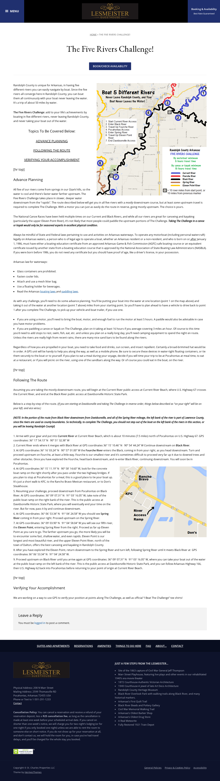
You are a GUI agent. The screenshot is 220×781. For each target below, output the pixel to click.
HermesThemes (33, 772)
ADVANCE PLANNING (52, 141)
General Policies (153, 767)
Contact (177, 646)
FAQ (148, 646)
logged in (39, 623)
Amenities (104, 646)
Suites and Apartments (53, 646)
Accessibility (200, 767)
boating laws (48, 291)
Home (93, 34)
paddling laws (70, 291)
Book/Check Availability (110, 66)
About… (161, 646)
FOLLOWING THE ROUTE (51, 150)
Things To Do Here (128, 646)
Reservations (83, 646)
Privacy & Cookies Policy (177, 767)
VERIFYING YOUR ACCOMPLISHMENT (52, 160)
